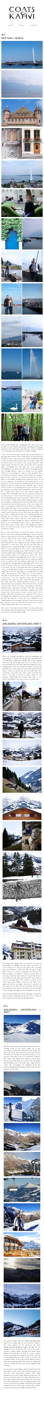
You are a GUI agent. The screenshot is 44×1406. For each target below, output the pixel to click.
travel (21, 25)
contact (33, 25)
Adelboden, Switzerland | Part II (22, 623)
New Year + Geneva (12, 38)
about (10, 25)
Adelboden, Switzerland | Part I (22, 1011)
